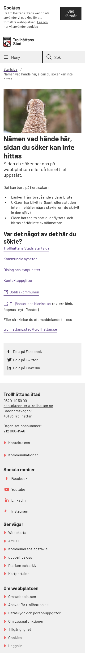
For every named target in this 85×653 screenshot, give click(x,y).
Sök (57, 57)
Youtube (18, 489)
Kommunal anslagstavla (27, 548)
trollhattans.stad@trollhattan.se (30, 329)
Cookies (15, 637)
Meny (15, 57)
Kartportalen (19, 573)
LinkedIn (18, 500)
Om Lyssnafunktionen (26, 621)
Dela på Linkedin (26, 368)
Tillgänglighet (19, 629)
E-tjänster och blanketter (31, 303)
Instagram (19, 511)
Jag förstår (71, 13)
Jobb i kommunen (24, 292)
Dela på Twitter (25, 359)
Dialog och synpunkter (22, 269)
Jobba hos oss (20, 557)
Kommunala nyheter (20, 258)
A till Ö (13, 540)
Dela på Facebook (27, 351)
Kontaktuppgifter (18, 280)
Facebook (19, 478)
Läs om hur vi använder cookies (26, 24)
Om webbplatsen (22, 596)
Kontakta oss (19, 442)
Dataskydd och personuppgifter (34, 613)
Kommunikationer (23, 455)
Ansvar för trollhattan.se (28, 604)
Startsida (10, 69)
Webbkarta (17, 532)
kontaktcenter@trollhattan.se (28, 405)
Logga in (15, 645)
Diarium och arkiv (22, 565)
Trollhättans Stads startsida (26, 248)
